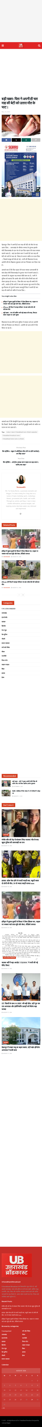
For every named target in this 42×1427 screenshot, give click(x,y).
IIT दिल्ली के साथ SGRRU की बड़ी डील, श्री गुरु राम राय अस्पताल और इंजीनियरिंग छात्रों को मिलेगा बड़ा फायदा (21, 1006)
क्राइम (5, 577)
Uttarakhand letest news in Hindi (13, 439)
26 (15, 1400)
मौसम (3, 651)
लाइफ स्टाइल (5, 664)
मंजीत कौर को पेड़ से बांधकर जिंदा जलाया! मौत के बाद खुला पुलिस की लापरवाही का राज (20, 841)
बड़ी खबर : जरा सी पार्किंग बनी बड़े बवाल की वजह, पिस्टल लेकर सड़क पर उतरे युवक (20, 313)
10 (4, 1390)
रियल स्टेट (5, 660)
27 (21, 1400)
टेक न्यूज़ (4, 630)
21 (26, 1395)
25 (10, 1400)
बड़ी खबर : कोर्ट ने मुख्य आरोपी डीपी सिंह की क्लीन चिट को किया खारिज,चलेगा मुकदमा (24, 782)
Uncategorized (8, 608)
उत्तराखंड (6, 546)
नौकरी (3, 639)
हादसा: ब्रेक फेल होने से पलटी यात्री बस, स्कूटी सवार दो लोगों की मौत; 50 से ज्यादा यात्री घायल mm (20, 882)
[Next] (23, 594)
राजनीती (4, 656)
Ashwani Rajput (6, 1423)
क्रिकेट (4, 626)
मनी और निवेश (6, 647)
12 (15, 1390)
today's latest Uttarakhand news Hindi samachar (22, 432)
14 (26, 1390)
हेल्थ (3, 677)
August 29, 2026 (16, 556)
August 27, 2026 (7, 968)
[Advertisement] (21, 21)
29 (32, 1399)
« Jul (3, 1408)
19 (15, 1395)
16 (37, 1390)
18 (10, 1395)
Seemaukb (21, 487)
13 (21, 1390)
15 (32, 1390)
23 (37, 1395)
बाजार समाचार (6, 643)
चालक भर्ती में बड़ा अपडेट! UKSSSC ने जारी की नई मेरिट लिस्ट (20, 964)
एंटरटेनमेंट (4, 617)
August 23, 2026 (16, 587)
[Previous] (19, 594)
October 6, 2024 (18, 786)
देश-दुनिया (4, 634)
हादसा (3, 673)
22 (32, 1395)
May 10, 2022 (6, 112)
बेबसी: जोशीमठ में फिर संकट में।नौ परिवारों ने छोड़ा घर (26, 792)
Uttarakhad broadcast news (11, 435)
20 (21, 1395)
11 (10, 1390)
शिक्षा (3, 669)
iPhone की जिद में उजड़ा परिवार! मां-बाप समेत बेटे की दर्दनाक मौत (19, 308)
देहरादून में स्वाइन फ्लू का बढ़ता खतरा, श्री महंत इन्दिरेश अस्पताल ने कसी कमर (21, 1048)
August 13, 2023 (17, 796)
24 (4, 1400)
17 (4, 1395)
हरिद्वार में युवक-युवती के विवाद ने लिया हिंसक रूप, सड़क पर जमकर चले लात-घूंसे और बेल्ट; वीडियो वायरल (20, 302)
